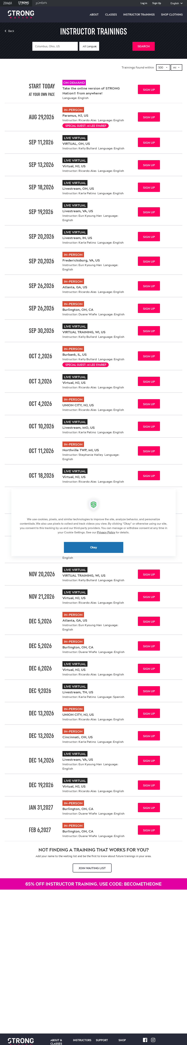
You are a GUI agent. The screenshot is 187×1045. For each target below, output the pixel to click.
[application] (93, 522)
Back (11, 31)
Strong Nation (23, 3)
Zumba (7, 3)
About (94, 15)
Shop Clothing (172, 15)
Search (144, 46)
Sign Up (156, 3)
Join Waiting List (92, 868)
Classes (111, 15)
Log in (144, 3)
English (175, 3)
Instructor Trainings (139, 15)
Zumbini (41, 3)
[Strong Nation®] (21, 14)
